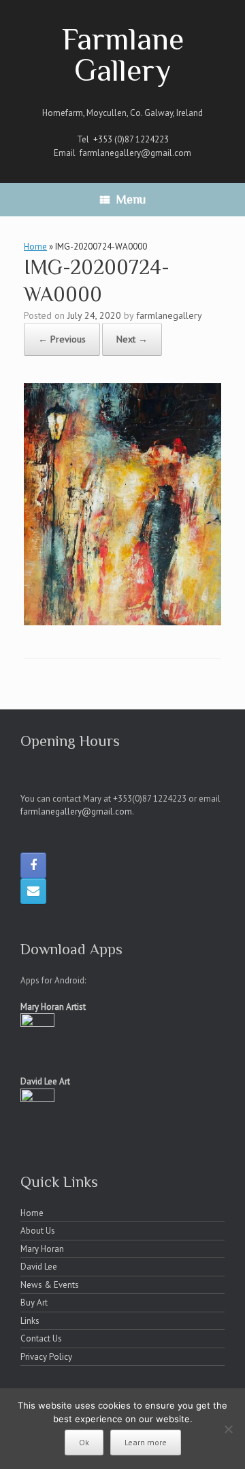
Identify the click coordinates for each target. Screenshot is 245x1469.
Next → (132, 339)
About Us (37, 1230)
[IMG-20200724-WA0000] (122, 621)
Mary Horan (42, 1249)
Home (35, 246)
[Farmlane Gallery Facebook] (33, 865)
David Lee (38, 1266)
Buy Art (34, 1302)
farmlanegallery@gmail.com (135, 153)
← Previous (62, 339)
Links (29, 1321)
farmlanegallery (169, 315)
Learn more (146, 1442)
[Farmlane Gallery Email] (33, 891)
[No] (228, 1429)
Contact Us (41, 1338)
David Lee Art (45, 1081)
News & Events (49, 1285)
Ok (84, 1442)
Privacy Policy (46, 1357)
